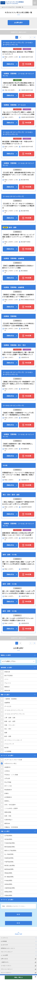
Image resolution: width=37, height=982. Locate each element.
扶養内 (6, 793)
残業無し (7, 801)
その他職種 (7, 751)
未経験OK (7, 767)
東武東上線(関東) (9, 865)
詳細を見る (10, 64)
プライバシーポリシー (7, 969)
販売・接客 (7, 736)
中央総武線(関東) (9, 843)
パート (6, 679)
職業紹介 (7, 686)
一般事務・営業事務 (10, 699)
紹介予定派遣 (8, 675)
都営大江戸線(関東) (10, 850)
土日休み (7, 771)
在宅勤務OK (8, 797)
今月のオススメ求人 (10, 763)
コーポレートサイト (6, 965)
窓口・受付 (7, 729)
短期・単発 (7, 816)
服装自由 (7, 823)
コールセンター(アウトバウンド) (14, 714)
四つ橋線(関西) (9, 876)
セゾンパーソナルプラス (8, 7)
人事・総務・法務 (9, 717)
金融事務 (7, 702)
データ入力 (7, 706)
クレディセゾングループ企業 (13, 759)
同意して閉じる (18, 977)
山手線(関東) (8, 835)
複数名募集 (7, 812)
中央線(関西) (8, 880)
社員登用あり (8, 819)
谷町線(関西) (8, 884)
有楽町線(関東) (9, 858)
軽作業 (6, 747)
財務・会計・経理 (9, 721)
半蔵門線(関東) (9, 861)
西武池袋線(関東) (9, 846)
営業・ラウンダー (9, 725)
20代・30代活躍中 (10, 804)
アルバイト (7, 683)
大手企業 (7, 778)
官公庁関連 (7, 782)
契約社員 (7, 690)
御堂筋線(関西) (9, 869)
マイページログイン (6, 972)
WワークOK (8, 786)
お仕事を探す (18, 22)
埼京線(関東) (8, 839)
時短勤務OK (8, 789)
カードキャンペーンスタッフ (13, 740)
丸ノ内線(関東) (9, 854)
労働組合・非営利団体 (11, 827)
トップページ (4, 937)
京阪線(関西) (8, 895)
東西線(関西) (8, 891)
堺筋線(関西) (8, 873)
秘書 (5, 732)
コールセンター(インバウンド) (13, 710)
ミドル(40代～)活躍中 (11, 808)
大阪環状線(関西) (9, 888)
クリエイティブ (9, 744)
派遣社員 (7, 671)
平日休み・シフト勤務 (11, 774)
